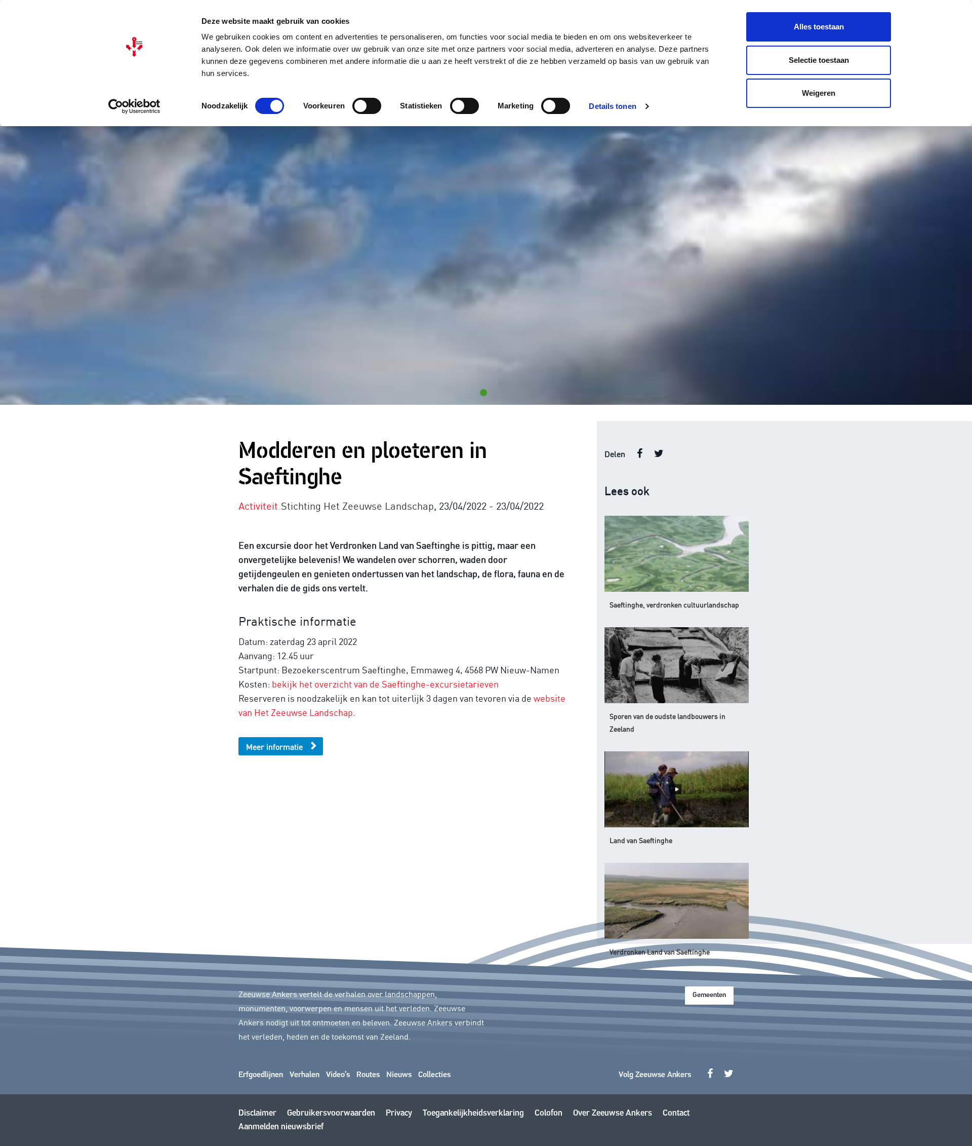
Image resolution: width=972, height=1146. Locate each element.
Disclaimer (257, 1113)
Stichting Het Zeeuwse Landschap (357, 505)
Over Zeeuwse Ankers (612, 1113)
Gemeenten (709, 995)
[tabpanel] (486, 265)
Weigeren (818, 93)
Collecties (434, 1075)
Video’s (338, 1075)
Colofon (548, 1113)
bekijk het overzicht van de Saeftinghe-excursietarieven (385, 683)
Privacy (399, 1113)
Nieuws (399, 1075)
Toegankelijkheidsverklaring (473, 1113)
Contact (676, 1113)
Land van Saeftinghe (641, 840)
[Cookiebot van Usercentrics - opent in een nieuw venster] (134, 106)
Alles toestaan (819, 26)
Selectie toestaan (819, 60)
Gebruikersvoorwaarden (331, 1113)
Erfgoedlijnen (260, 1075)
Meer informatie (274, 746)
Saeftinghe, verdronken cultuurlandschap (674, 604)
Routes (368, 1075)
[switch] (366, 106)
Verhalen (304, 1075)
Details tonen (612, 106)
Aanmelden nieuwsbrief (280, 1127)
